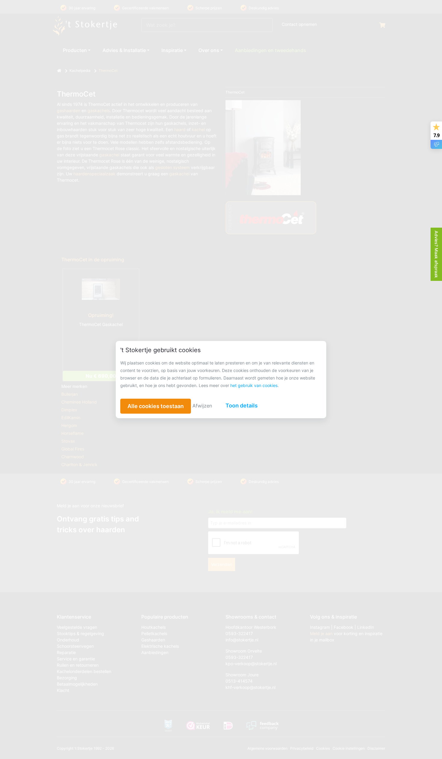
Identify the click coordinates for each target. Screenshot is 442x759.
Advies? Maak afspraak (436, 254)
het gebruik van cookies (254, 385)
